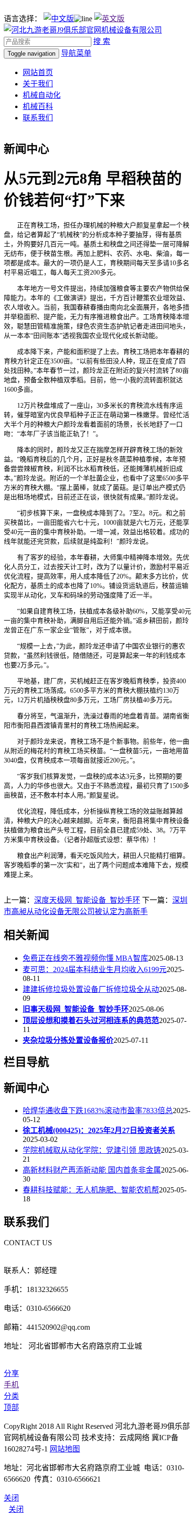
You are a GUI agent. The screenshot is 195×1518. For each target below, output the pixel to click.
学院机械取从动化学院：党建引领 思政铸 (92, 1150)
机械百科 (38, 106)
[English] (109, 19)
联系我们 (38, 118)
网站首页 (38, 72)
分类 (11, 1396)
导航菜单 (76, 53)
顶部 (11, 1407)
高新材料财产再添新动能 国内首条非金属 (92, 1170)
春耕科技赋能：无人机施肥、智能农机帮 (91, 1190)
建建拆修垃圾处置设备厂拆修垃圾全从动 (91, 989)
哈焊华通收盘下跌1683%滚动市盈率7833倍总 (98, 1111)
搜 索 (101, 41)
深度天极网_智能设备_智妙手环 (87, 900)
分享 (11, 1373)
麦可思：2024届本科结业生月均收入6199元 (95, 969)
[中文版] (59, 19)
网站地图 (65, 1449)
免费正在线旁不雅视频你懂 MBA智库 (85, 958)
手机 (11, 1385)
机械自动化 (42, 95)
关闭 (16, 1509)
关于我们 (38, 84)
